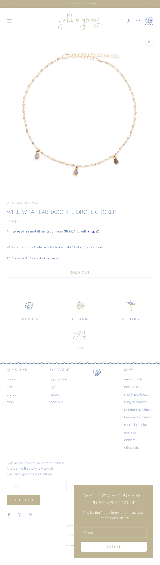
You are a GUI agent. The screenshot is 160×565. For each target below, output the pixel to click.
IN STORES (130, 319)
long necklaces (135, 402)
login (52, 387)
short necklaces (136, 394)
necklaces (132, 387)
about (11, 379)
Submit (113, 547)
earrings (130, 432)
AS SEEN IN (80, 319)
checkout (56, 402)
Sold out (80, 272)
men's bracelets (136, 424)
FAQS (80, 348)
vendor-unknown (23, 203)
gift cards (131, 447)
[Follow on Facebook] (9, 515)
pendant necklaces (138, 410)
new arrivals (133, 379)
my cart (55, 394)
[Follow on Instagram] (20, 515)
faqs (10, 402)
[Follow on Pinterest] (30, 515)
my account (58, 379)
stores (11, 394)
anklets (129, 440)
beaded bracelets (137, 417)
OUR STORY (29, 319)
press (11, 387)
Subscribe (23, 500)
